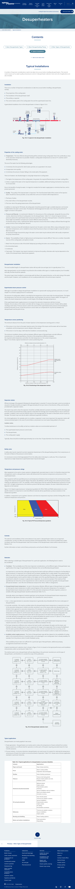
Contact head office (63, 858)
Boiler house (8, 853)
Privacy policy (61, 865)
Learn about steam (6, 30)
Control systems (9, 863)
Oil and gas (25, 862)
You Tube (69, 887)
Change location (18, 884)
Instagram (61, 887)
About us (59, 853)
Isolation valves (8, 875)
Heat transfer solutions (8, 869)
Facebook (65, 887)
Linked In (56, 887)
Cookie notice (61, 862)
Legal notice (60, 867)
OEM (23, 860)
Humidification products (8, 872)
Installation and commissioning (44, 857)
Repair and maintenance (43, 861)
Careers (59, 855)
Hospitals (24, 858)
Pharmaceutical (26, 865)
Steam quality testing (46, 864)
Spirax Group (61, 860)
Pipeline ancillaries (9, 878)
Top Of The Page (37, 838)
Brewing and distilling (28, 855)
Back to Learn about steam (38, 57)
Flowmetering (8, 866)
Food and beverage (27, 853)
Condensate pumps (9, 861)
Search (72, 3)
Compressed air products (8, 858)
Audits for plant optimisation (44, 853)
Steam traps (7, 880)
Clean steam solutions (10, 855)
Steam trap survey (45, 866)
